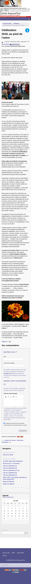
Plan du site (6, 553)
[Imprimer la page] (8, 341)
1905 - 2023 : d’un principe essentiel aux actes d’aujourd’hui (15, 478)
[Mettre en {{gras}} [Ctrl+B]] (5, 397)
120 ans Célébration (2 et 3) (11, 470)
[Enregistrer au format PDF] (3, 341)
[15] (27, 488)
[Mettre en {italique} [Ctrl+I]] (8, 397)
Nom (5, 356)
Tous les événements (8, 497)
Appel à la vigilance (9, 484)
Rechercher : (5, 530)
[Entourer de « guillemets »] (16, 397)
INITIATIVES (16, 23)
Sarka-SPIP (20, 553)
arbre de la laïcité (15, 44)
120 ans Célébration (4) (10, 475)
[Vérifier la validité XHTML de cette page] (8, 570)
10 (15, 487)
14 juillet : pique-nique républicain (13, 461)
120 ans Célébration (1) (10, 465)
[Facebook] (6, 341)
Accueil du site (7, 23)
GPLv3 (5, 555)
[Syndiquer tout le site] (15, 570)
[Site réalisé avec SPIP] (15, 572)
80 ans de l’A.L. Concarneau (11, 463)
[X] (10, 341)
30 (21, 487)
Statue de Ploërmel (8, 481)
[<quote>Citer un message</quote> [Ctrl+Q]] (13, 397)
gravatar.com (7, 373)
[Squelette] (23, 570)
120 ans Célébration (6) (10, 472)
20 (18, 487)
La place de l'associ (10, 440)
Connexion (5, 565)
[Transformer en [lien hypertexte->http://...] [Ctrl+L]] (11, 397)
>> (25, 532)
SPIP (13, 553)
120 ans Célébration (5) (10, 468)
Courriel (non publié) (9, 363)
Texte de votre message (10, 393)
